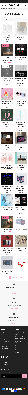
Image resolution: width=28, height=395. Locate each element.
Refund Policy (4, 344)
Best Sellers (17, 345)
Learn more (14, 293)
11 (21, 277)
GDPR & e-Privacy (5, 346)
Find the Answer (14, 308)
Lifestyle (17, 349)
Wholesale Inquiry (5, 339)
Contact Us (14, 323)
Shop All (17, 352)
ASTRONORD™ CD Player (19, 333)
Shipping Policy (5, 341)
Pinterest (5, 362)
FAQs (2, 332)
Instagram (5, 364)
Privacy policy (10, 384)
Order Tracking (4, 348)
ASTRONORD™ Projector (18, 342)
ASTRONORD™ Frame (20, 336)
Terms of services (16, 384)
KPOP (16, 347)
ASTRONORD (4, 8)
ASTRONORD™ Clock (20, 339)
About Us (3, 337)
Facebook (5, 359)
